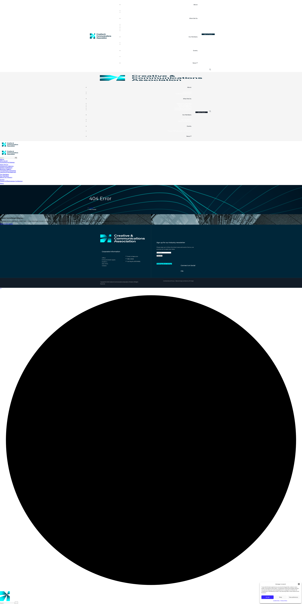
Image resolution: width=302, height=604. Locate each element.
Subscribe (159, 255)
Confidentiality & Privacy (168, 281)
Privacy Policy (283, 600)
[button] (299, 584)
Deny (280, 597)
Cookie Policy (276, 600)
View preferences (293, 597)
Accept (267, 597)
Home (91, 208)
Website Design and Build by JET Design (185, 281)
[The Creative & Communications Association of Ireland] (10, 148)
